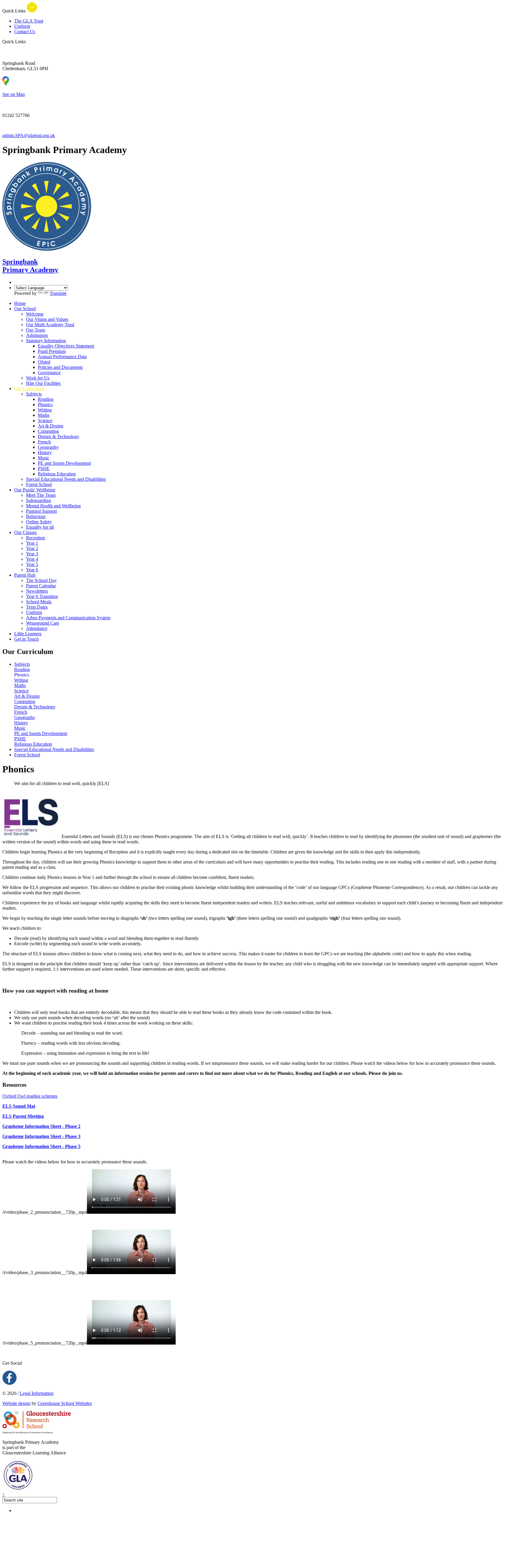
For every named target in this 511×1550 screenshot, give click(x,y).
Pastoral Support (41, 511)
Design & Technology (58, 436)
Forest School (39, 484)
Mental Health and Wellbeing (53, 505)
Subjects (34, 393)
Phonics (45, 404)
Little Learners (27, 633)
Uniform (22, 26)
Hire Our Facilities (43, 383)
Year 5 (32, 564)
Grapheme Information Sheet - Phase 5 (41, 1146)
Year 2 (32, 548)
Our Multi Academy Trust (50, 324)
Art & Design (50, 425)
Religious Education (57, 473)
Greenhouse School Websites (65, 1403)
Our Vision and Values (47, 319)
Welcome (34, 313)
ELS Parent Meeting (23, 1116)
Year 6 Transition (42, 596)
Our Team (35, 329)
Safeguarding (38, 500)
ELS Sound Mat (18, 1106)
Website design (16, 1403)
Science (45, 420)
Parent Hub (24, 575)
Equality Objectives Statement (66, 345)
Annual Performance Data (62, 356)
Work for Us (37, 377)
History (45, 452)
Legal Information (37, 1393)
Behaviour (36, 516)
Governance (49, 372)
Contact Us (24, 31)
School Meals (38, 601)
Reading (46, 399)
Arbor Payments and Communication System (68, 617)
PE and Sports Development (64, 463)
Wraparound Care (42, 623)
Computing (48, 431)
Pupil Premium (52, 351)
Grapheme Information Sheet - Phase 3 (41, 1136)
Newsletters (37, 591)
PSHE (44, 468)
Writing (45, 409)
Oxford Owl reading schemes (29, 1096)
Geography (48, 447)
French (44, 441)
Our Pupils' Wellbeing (34, 489)
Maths (43, 415)
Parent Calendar (41, 585)
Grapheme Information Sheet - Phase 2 (41, 1126)
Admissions (37, 335)
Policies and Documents (60, 367)
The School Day (41, 580)
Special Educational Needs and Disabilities (66, 479)
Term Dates (37, 607)
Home (20, 303)
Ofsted (44, 361)
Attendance (36, 628)
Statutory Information (46, 340)
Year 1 (32, 543)
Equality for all (40, 527)
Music (43, 457)
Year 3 (32, 553)
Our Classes (25, 532)
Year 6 (32, 569)
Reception (35, 537)
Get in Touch (26, 638)
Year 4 (32, 559)
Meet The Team (41, 495)
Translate (58, 293)
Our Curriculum (29, 388)
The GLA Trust (28, 20)
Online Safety (39, 521)
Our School (25, 308)
